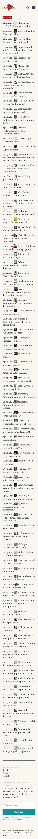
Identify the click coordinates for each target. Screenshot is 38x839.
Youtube (6, 776)
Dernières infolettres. (10, 817)
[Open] (28, 7)
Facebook (7, 773)
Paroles (7, 17)
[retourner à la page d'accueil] (9, 7)
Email (5, 770)
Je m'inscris (19, 812)
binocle (5, 835)
